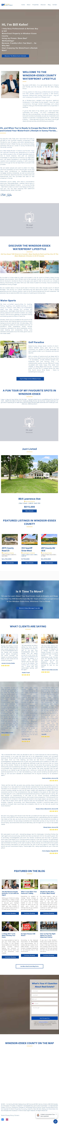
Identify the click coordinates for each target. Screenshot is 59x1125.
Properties (35, 4)
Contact (55, 4)
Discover (43, 4)
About (28, 4)
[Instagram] (7, 1119)
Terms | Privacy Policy (7, 1115)
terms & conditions (43, 1022)
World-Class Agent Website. (27, 1110)
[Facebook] (2, 1119)
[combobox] (33, 1003)
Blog (49, 4)
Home (23, 4)
